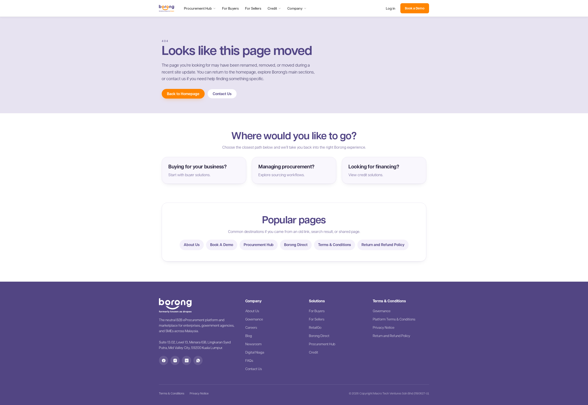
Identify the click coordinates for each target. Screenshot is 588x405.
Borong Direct (296, 244)
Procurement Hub (198, 8)
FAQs (249, 360)
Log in (390, 8)
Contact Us (222, 93)
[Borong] (166, 8)
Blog (248, 335)
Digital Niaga (254, 352)
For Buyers (230, 8)
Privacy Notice (383, 327)
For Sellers (253, 8)
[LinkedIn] (186, 360)
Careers (251, 327)
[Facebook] (163, 360)
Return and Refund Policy (383, 244)
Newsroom (253, 344)
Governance (254, 319)
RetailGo (315, 327)
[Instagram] (175, 360)
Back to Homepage (183, 93)
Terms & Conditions (334, 244)
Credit (272, 8)
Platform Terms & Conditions (394, 319)
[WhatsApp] (198, 360)
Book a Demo (414, 8)
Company (294, 8)
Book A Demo (221, 244)
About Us (192, 244)
